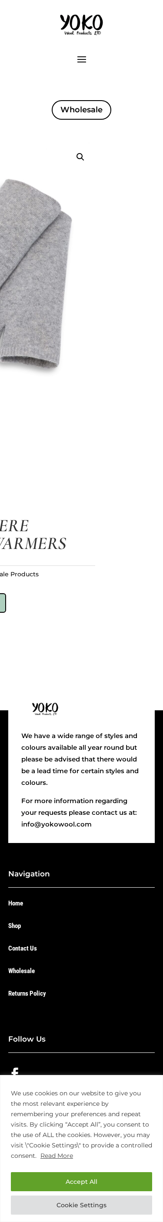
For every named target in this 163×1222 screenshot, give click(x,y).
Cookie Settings (81, 1205)
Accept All (81, 1182)
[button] (80, 157)
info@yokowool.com (56, 824)
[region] (81, 1148)
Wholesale (81, 109)
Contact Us (22, 948)
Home (15, 903)
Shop (14, 926)
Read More (56, 1156)
